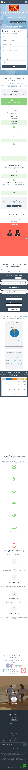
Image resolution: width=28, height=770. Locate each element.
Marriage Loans (14, 738)
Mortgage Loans (14, 736)
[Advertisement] (14, 412)
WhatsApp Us (15, 724)
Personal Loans (14, 732)
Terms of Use (21, 767)
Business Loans (14, 733)
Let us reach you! (16, 206)
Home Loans (14, 735)
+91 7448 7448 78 (14, 719)
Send (14, 66)
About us (16, 767)
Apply (9, 206)
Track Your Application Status (18, 22)
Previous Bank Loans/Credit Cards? (9, 50)
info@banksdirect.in (14, 720)
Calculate (14, 310)
